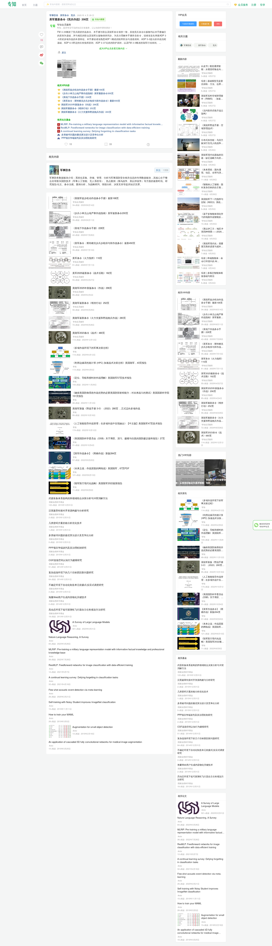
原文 (63, 52)
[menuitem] (24, 4)
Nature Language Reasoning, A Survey (69, 637)
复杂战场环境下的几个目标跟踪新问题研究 (71, 572)
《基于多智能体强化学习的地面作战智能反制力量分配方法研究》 (212, 216)
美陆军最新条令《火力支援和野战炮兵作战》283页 (99, 317)
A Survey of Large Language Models (91, 622)
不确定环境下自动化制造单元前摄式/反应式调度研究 (76, 584)
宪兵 (73, 15)
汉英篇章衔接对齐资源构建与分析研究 (69, 510)
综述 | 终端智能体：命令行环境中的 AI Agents (212, 261)
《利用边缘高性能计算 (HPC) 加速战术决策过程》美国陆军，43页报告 (109, 362)
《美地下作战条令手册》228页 (88, 228)
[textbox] (137, 4)
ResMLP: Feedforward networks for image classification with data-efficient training (91, 665)
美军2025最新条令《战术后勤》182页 (92, 273)
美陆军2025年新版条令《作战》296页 (92, 288)
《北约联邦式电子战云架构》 (212, 112)
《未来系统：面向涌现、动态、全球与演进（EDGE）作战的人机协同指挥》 (212, 174)
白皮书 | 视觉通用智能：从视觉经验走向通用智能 (212, 69)
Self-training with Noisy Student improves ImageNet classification (82, 702)
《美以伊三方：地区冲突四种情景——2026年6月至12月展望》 (212, 231)
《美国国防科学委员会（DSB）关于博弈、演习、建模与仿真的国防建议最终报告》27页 (118, 438)
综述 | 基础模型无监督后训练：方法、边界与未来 (212, 84)
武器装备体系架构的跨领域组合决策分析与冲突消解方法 (78, 498)
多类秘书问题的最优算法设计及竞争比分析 (71, 535)
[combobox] (137, 4)
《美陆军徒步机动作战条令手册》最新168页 (95, 198)
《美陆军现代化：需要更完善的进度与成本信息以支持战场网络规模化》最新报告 (212, 248)
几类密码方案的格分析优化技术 (65, 523)
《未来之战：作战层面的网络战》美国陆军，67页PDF (100, 468)
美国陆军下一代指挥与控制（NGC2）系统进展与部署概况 (212, 202)
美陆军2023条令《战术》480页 (88, 332)
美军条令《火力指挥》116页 (87, 258)
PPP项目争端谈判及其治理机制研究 (67, 547)
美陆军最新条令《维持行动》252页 (90, 302)
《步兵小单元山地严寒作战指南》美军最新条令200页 (100, 213)
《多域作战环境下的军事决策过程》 (91, 347)
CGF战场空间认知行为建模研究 (65, 560)
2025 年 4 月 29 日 (85, 15)
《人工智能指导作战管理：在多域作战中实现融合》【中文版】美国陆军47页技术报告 (117, 423)
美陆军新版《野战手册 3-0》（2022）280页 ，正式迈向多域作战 (106, 408)
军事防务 (54, 15)
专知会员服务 (64, 24)
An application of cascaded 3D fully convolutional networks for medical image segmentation (95, 741)
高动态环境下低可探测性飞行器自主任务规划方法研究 (77, 609)
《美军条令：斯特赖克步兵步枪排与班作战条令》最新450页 (103, 243)
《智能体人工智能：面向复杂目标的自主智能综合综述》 (212, 187)
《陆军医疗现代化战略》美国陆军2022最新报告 (97, 483)
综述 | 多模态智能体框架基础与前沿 (212, 274)
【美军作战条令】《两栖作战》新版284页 (94, 453)
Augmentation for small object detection (92, 726)
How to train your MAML (61, 714)
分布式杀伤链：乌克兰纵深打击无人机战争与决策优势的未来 (212, 143)
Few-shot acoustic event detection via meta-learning (75, 689)
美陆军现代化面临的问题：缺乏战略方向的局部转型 (212, 157)
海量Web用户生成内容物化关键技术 (67, 597)
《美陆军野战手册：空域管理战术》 (212, 126)
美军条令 (65, 15)
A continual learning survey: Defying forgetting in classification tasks (83, 677)
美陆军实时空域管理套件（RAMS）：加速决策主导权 (212, 98)
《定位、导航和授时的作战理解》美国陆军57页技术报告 (102, 377)
